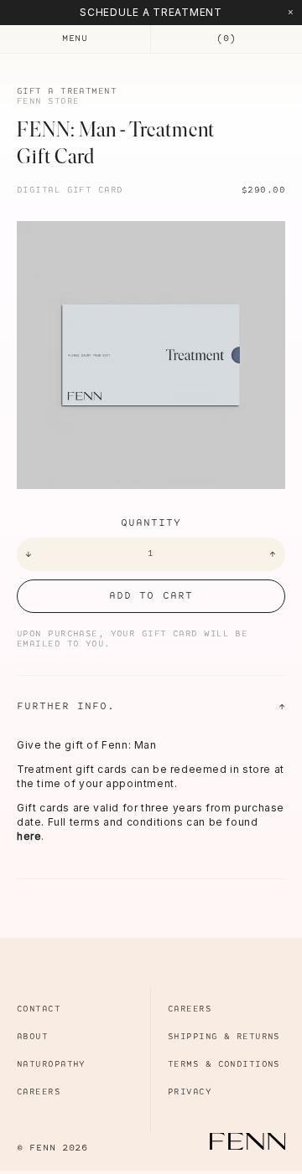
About (32, 1037)
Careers (38, 1092)
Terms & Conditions (224, 1064)
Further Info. (151, 707)
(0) (226, 38)
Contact (38, 1009)
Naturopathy (51, 1064)
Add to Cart (150, 595)
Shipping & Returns (224, 1037)
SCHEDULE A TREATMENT (150, 12)
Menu (75, 38)
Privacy (189, 1092)
